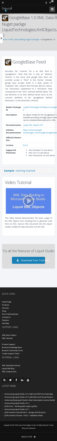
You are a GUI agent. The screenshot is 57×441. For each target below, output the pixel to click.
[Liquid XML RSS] (4, 380)
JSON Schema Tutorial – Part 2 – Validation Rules (24, 415)
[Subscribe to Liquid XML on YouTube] (27, 380)
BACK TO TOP (27, 437)
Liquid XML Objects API (33, 125)
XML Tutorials (7, 338)
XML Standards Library (11, 365)
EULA (25, 145)
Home (4, 39)
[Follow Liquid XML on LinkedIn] (22, 380)
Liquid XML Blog (8, 368)
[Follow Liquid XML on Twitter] (10, 380)
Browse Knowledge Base (12, 347)
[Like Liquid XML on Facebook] (16, 380)
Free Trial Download (10, 314)
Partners (5, 320)
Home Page (6, 302)
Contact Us (6, 317)
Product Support (8, 344)
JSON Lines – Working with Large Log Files (21, 406)
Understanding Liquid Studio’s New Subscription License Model (30, 400)
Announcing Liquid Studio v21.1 (17, 409)
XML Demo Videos (9, 335)
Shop (4, 311)
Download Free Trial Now (32, 260)
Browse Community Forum (12, 350)
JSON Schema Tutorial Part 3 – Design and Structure (25, 412)
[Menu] (52, 9)
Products (5, 305)
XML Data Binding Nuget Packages (24, 39)
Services (5, 308)
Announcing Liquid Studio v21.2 (17, 403)
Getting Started (19, 170)
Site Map (5, 323)
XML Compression (9, 371)
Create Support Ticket (10, 353)
